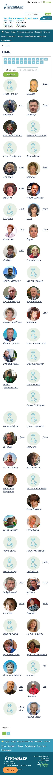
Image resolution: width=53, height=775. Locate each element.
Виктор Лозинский (36, 343)
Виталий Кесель (11, 363)
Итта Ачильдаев (12, 675)
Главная (5, 46)
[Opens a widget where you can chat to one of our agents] (10, 770)
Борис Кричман (34, 301)
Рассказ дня (6, 40)
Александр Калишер (36, 135)
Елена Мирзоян (10, 529)
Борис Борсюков (35, 280)
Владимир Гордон (35, 363)
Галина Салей (33, 384)
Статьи (47, 32)
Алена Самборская (12, 156)
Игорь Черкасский (35, 550)
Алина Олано (33, 156)
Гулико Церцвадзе (35, 426)
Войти (47, 18)
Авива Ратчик (10, 93)
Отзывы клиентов (25, 32)
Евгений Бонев (10, 467)
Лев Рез (21, 688)
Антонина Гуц (34, 259)
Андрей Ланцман (35, 197)
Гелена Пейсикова (35, 405)
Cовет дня (41, 36)
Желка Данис (9, 550)
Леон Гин (21, 709)
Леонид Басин (33, 716)
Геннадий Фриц (10, 426)
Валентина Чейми (12, 322)
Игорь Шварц (10, 571)
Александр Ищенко (12, 135)
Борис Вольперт (11, 301)
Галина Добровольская (10, 386)
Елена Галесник (34, 509)
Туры (7, 32)
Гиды (13, 32)
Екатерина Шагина (36, 488)
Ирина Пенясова (11, 654)
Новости (38, 32)
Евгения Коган (34, 467)
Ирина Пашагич (35, 633)
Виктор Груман (11, 343)
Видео (20, 36)
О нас (3, 36)
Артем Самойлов (12, 280)
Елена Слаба (33, 529)
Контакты (12, 36)
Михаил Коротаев (45, 757)
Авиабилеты (30, 36)
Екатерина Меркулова (8, 490)
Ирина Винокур (10, 633)
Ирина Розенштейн (37, 654)
